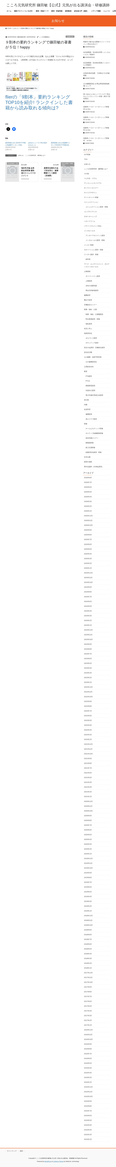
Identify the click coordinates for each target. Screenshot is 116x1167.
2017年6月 (88, 1001)
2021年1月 (88, 796)
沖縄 (85, 405)
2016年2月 (88, 1077)
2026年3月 (88, 501)
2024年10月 (88, 582)
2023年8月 (88, 649)
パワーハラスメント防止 (93, 226)
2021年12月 (88, 744)
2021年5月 (88, 777)
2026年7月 (88, 482)
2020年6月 (88, 830)
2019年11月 (88, 863)
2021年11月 (88, 749)
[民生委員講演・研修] (12, 166)
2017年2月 (88, 1020)
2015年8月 (88, 1106)
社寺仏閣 (87, 457)
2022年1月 (88, 739)
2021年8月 (88, 763)
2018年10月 (88, 925)
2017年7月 (88, 996)
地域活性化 (88, 333)
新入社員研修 (90, 447)
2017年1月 (88, 1025)
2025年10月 (88, 525)
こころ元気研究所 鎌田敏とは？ (35, 155)
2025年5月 (88, 549)
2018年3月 (88, 958)
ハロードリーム (89, 221)
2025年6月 (88, 544)
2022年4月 (88, 725)
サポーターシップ (90, 216)
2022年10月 (88, 697)
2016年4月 (88, 1068)
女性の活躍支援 (91, 286)
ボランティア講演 (92, 343)
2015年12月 (88, 1087)
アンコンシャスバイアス (93, 183)
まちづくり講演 (91, 338)
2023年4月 (88, 668)
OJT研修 (87, 154)
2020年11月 (88, 806)
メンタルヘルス (89, 231)
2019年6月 (88, 887)
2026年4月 (88, 497)
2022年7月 (88, 711)
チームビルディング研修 (94, 428)
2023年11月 (88, 635)
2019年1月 (88, 911)
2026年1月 (88, 511)
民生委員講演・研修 (93, 319)
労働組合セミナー (90, 305)
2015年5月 (88, 1120)
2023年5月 (88, 663)
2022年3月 (88, 730)
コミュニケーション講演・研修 (97, 207)
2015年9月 (88, 1101)
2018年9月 (88, 930)
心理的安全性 (89, 367)
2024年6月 (88, 601)
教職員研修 (90, 443)
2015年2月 (88, 1134)
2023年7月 (88, 654)
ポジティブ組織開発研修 (94, 433)
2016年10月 (88, 1039)
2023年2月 (88, 677)
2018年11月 (88, 920)
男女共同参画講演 (92, 290)
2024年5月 (88, 606)
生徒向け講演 (90, 390)
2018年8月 (88, 934)
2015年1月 (88, 1139)
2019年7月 (88, 882)
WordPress (48, 1161)
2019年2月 (88, 906)
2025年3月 (88, 558)
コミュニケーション (91, 202)
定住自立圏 (88, 352)
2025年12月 (88, 516)
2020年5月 (88, 835)
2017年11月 (88, 977)
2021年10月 (88, 754)
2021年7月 (88, 768)
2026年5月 (88, 492)
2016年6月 (88, 1058)
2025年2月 (88, 563)
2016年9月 (88, 1044)
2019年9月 (88, 873)
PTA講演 (89, 376)
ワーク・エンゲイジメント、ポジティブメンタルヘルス (96, 265)
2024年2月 (88, 620)
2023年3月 (88, 673)
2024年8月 (88, 592)
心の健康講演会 (91, 362)
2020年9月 (88, 816)
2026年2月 (88, 506)
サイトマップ (12, 1151)
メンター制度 (89, 245)
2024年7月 (88, 597)
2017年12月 (88, 973)
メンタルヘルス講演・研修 (95, 240)
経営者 (88, 259)
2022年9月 (88, 701)
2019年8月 (88, 877)
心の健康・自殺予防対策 (93, 357)
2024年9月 (88, 587)
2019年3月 (88, 901)
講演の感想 (88, 462)
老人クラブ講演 (91, 419)
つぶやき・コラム (90, 178)
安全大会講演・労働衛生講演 (94, 347)
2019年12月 (88, 858)
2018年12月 (88, 916)
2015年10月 (88, 1096)
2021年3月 (88, 787)
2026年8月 (88, 477)
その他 (86, 174)
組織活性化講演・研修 (94, 452)
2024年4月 (88, 611)
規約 (21, 1151)
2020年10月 (88, 811)
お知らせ (70, 36)
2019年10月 (88, 868)
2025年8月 (88, 535)
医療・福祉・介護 (90, 309)
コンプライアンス (90, 212)
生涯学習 (87, 409)
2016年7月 (88, 1054)
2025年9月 (88, 530)
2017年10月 (88, 982)
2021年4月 (88, 782)
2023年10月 (88, 639)
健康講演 (89, 414)
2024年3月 (88, 616)
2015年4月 (88, 1125)
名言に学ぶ (88, 328)
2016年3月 (88, 1073)
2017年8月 (88, 992)
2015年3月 (88, 1130)
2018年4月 (88, 954)
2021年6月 (88, 773)
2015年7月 (88, 1111)
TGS (85, 159)
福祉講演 (89, 324)
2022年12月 (88, 687)
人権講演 (89, 281)
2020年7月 (88, 825)
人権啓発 (87, 271)
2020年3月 (88, 844)
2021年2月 (88, 792)
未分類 (86, 400)
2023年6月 (88, 658)
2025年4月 (88, 554)
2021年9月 (88, 758)
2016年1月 (88, 1082)
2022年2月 (88, 735)
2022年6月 (88, 716)
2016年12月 (88, 1030)
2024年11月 (88, 577)
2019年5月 (88, 892)
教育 (85, 371)
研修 (85, 424)
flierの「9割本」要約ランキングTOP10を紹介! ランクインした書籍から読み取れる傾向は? (39, 102)
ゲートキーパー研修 (91, 197)
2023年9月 (88, 644)
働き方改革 (88, 300)
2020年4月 (88, 839)
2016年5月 (88, 1063)
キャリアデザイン (90, 193)
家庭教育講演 (90, 386)
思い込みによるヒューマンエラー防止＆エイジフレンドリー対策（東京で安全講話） (96, 96)
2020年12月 (88, 801)
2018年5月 (88, 949)
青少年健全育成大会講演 (94, 395)
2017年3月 (88, 1015)
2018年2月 (88, 963)
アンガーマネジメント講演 (95, 235)
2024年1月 (88, 625)
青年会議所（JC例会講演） (93, 467)
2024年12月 (88, 573)
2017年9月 (88, 987)
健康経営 (87, 295)
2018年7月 (88, 939)
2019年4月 (88, 896)
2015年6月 (88, 1115)
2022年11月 (88, 692)
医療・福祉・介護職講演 (94, 314)
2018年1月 (88, 968)
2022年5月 (88, 720)
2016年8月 (88, 1049)
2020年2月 (88, 849)
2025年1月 (88, 568)
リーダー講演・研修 (91, 254)
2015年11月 (88, 1092)
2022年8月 (88, 706)
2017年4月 (88, 1011)
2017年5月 (88, 1006)
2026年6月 (88, 487)
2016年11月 (88, 1034)
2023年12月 (88, 630)
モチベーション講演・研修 (93, 250)
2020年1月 (88, 854)
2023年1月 (88, 682)
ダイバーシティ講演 (93, 276)
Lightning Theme (58, 1161)
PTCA (88, 381)
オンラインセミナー (91, 188)
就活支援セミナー (92, 438)
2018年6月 (88, 944)
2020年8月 (88, 820)
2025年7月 (88, 539)
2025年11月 (88, 520)
